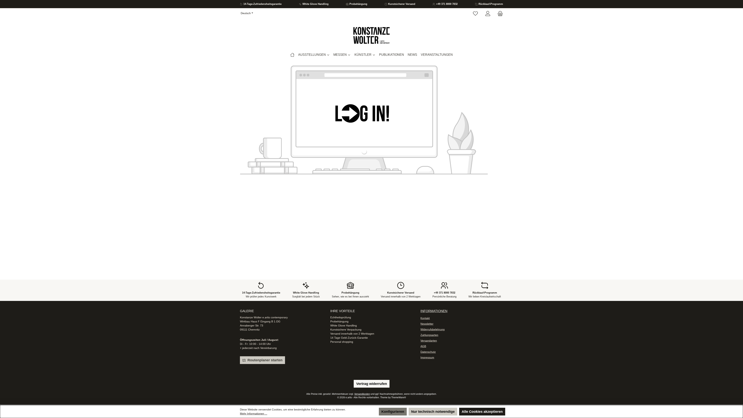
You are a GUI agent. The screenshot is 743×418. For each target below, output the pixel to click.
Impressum (427, 357)
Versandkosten (362, 394)
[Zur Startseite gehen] (371, 35)
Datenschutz (428, 351)
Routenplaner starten (264, 360)
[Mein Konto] (488, 13)
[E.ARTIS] (292, 55)
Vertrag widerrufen (371, 384)
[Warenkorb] (499, 13)
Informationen (433, 311)
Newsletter (426, 323)
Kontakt (425, 318)
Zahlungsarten (429, 335)
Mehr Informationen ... (253, 413)
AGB (423, 346)
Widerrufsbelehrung (432, 329)
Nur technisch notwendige (433, 412)
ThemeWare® (398, 397)
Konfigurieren (392, 412)
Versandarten (428, 340)
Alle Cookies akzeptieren (482, 412)
